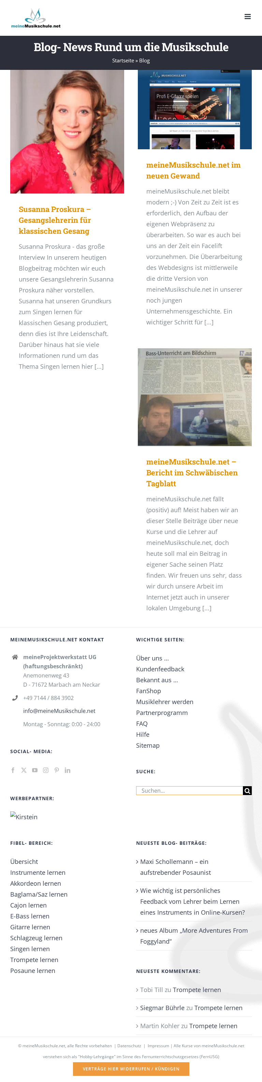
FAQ (142, 723)
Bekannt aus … (157, 680)
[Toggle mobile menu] (248, 16)
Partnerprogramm (162, 712)
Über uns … (152, 658)
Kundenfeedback (160, 669)
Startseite (123, 60)
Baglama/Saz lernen (39, 894)
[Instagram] (45, 770)
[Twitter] (24, 770)
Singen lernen (30, 949)
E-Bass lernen (29, 916)
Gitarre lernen (30, 927)
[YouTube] (35, 770)
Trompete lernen (34, 960)
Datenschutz (129, 1046)
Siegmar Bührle (162, 1008)
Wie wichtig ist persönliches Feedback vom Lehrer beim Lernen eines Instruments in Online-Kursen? (192, 901)
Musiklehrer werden (164, 702)
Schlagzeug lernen (36, 938)
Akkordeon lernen (35, 883)
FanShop (148, 691)
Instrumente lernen (38, 872)
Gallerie (77, 131)
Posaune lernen (32, 970)
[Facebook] (13, 770)
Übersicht (24, 861)
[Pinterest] (56, 770)
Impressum (158, 1046)
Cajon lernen (28, 905)
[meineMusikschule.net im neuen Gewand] (195, 110)
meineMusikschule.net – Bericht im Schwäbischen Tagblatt (184, 397)
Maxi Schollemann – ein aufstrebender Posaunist (175, 867)
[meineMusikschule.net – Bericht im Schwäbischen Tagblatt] (195, 397)
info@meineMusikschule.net (59, 711)
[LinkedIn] (67, 770)
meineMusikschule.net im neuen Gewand (184, 109)
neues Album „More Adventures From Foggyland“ (194, 935)
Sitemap (148, 745)
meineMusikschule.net (44, 1046)
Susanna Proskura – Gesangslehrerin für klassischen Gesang (57, 131)
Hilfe (142, 734)
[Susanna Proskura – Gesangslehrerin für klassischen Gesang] (67, 132)
